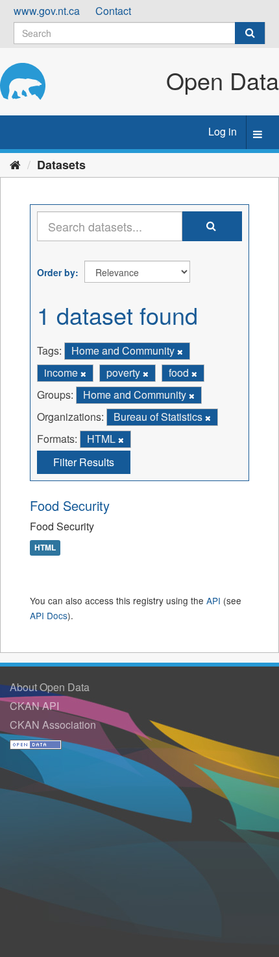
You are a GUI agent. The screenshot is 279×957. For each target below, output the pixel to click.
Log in (222, 131)
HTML (45, 547)
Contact (113, 10)
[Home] (15, 164)
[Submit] (250, 33)
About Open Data (50, 686)
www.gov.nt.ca (47, 10)
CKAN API (34, 705)
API (213, 600)
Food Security (70, 505)
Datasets (61, 164)
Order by (56, 272)
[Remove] (180, 351)
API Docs (48, 615)
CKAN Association (53, 724)
